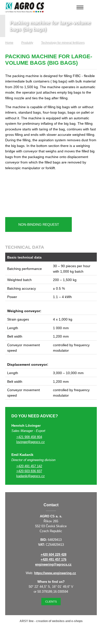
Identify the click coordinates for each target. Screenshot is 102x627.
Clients (51, 601)
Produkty (27, 42)
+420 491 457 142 (29, 466)
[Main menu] (80, 7)
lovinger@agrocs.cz (30, 442)
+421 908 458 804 (29, 437)
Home (9, 42)
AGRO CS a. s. (24, 7)
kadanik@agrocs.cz (30, 476)
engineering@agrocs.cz (53, 564)
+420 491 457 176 (53, 559)
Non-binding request (38, 224)
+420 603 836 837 (29, 471)
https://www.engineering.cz (55, 573)
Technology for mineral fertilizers (63, 42)
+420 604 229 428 (53, 554)
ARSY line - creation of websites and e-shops (51, 621)
